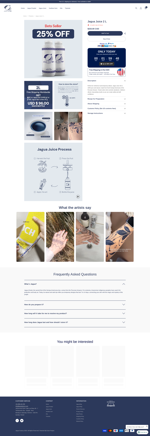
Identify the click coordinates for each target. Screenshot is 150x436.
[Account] (141, 8)
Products (31, 16)
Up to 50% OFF (108, 64)
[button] (75, 284)
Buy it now (106, 39)
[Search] (136, 8)
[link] (36, 382)
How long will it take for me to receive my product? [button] (45, 313)
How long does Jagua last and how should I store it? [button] (46, 322)
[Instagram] (21, 420)
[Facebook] (17, 420)
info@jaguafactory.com (22, 406)
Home (25, 16)
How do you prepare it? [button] (34, 304)
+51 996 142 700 (20, 404)
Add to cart (105, 33)
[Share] (124, 33)
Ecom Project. (51, 430)
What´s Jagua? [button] (30, 284)
